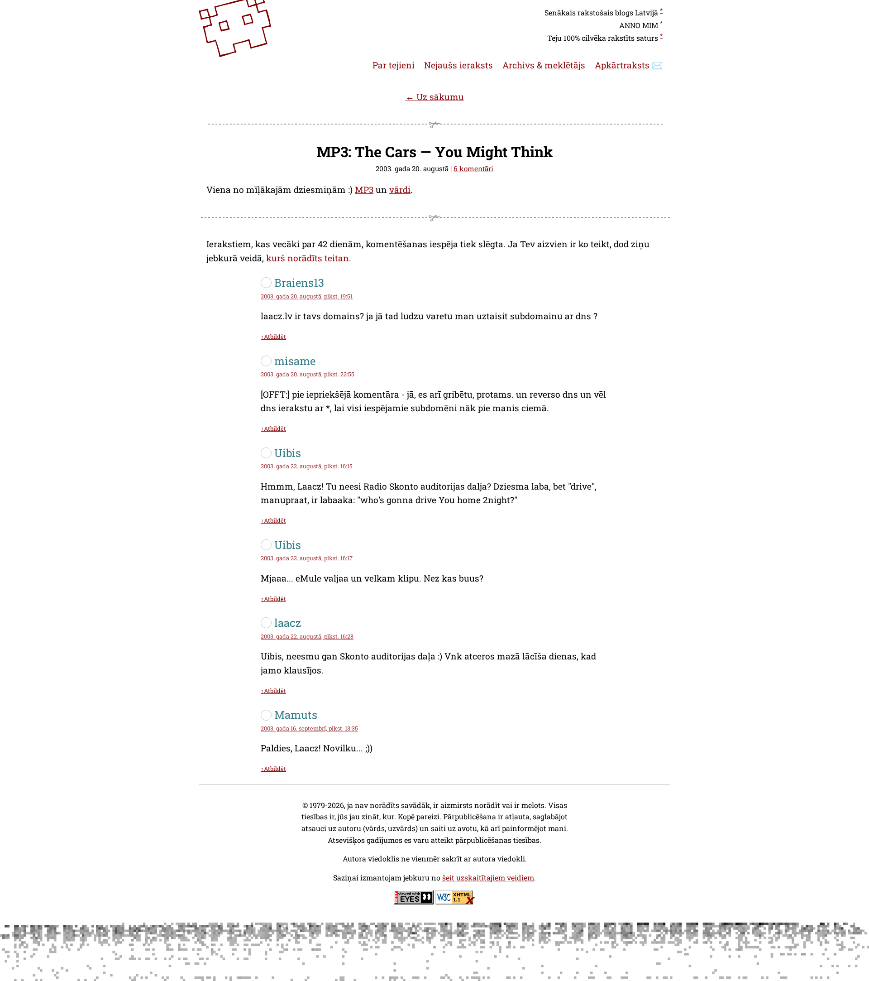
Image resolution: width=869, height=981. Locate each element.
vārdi (400, 189)
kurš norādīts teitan (307, 258)
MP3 (364, 189)
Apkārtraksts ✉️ (629, 65)
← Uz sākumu (435, 96)
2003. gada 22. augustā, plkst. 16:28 (307, 636)
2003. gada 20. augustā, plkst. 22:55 (307, 374)
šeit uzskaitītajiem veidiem (488, 877)
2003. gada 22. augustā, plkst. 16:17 (307, 558)
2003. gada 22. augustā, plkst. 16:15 (307, 466)
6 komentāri (473, 168)
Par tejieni (393, 65)
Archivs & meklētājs (543, 65)
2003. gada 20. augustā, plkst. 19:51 (307, 296)
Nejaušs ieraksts (458, 65)
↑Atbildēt (273, 336)
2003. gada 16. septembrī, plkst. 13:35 (309, 728)
